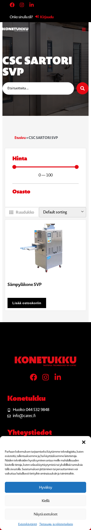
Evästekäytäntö (27, 524)
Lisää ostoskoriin (26, 303)
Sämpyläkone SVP (25, 284)
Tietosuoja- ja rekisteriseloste (56, 524)
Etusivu (20, 137)
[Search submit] (82, 88)
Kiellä (46, 500)
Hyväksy (45, 487)
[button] (83, 442)
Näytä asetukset (46, 514)
